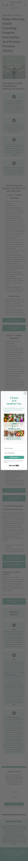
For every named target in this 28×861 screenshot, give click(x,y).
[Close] (25, 393)
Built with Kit (14, 465)
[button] (14, 427)
